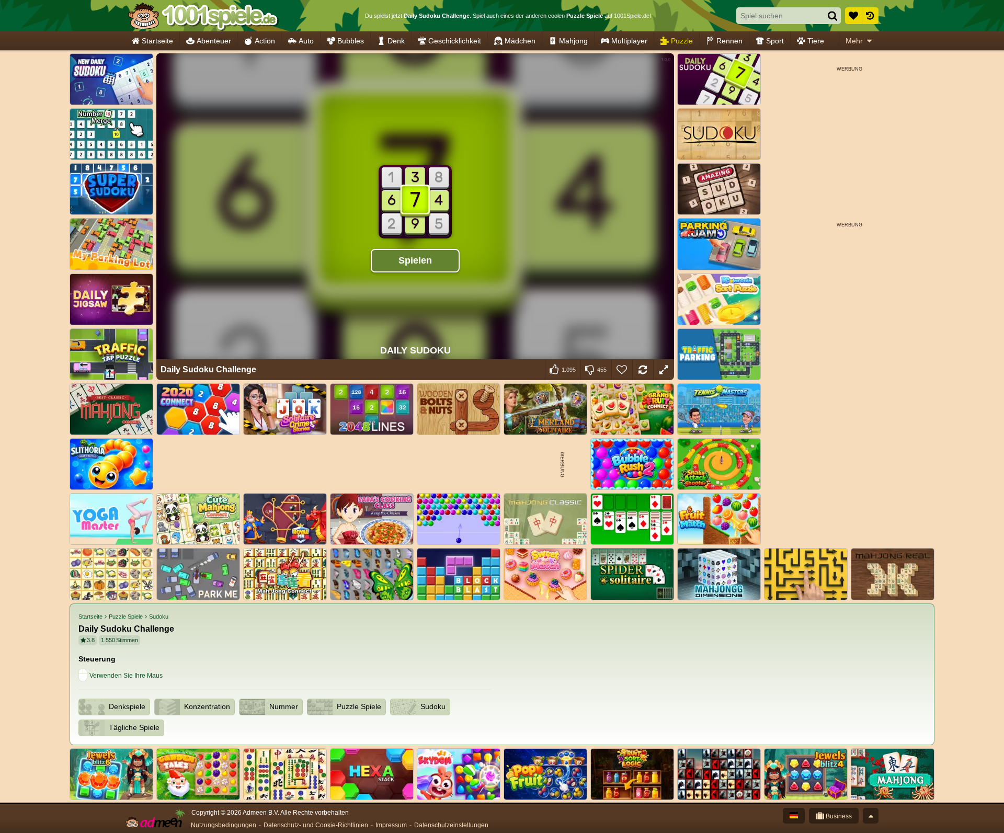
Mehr (854, 41)
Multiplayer (629, 41)
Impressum (391, 825)
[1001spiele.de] (203, 15)
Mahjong (573, 41)
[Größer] (663, 369)
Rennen (729, 41)
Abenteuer (214, 41)
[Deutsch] (794, 816)
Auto (306, 41)
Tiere (815, 41)
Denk (396, 41)
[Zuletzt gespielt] (870, 15)
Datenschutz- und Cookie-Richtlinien (316, 825)
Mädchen (520, 41)
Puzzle (682, 41)
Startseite (157, 41)
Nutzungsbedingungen (223, 825)
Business (838, 816)
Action (265, 41)
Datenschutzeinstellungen (451, 825)
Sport (775, 41)
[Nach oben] (870, 816)
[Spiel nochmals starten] (642, 369)
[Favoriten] (853, 15)
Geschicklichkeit (454, 41)
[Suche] (832, 15)
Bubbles (350, 41)
